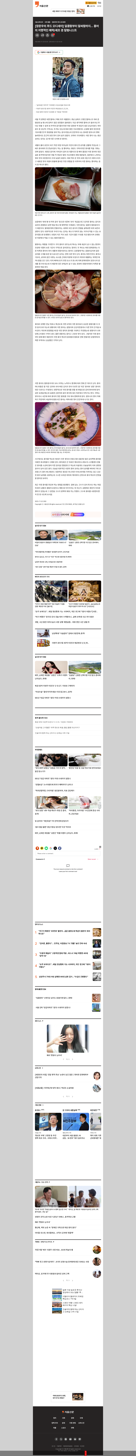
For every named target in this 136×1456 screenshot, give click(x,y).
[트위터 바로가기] (61, 1439)
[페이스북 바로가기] (56, 1439)
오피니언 (38, 1068)
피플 (54, 1428)
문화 (63, 1423)
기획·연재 (38, 1105)
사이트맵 (76, 1446)
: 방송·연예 (41, 1182)
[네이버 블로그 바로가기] (79, 1439)
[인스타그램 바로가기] (70, 1439)
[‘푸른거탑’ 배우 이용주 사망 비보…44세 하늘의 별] (97, 1250)
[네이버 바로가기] (75, 1439)
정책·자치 (55, 1423)
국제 (81, 1418)
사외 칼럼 (47, 22)
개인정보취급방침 (67, 1446)
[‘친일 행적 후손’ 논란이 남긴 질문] (97, 1076)
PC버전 (82, 1446)
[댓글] (52, 35)
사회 (63, 1418)
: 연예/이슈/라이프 (43, 1242)
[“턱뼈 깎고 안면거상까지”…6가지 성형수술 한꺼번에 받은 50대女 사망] (97, 1261)
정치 (54, 1418)
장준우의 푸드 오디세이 (58, 22)
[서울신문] (41, 4)
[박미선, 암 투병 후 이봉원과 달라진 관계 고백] (97, 1273)
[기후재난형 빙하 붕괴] (97, 1088)
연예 (72, 1428)
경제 (72, 1418)
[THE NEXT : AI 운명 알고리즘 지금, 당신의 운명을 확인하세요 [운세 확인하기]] (68, 514)
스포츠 (63, 1428)
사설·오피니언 (39, 22)
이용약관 (59, 1446)
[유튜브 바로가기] (65, 1439)
